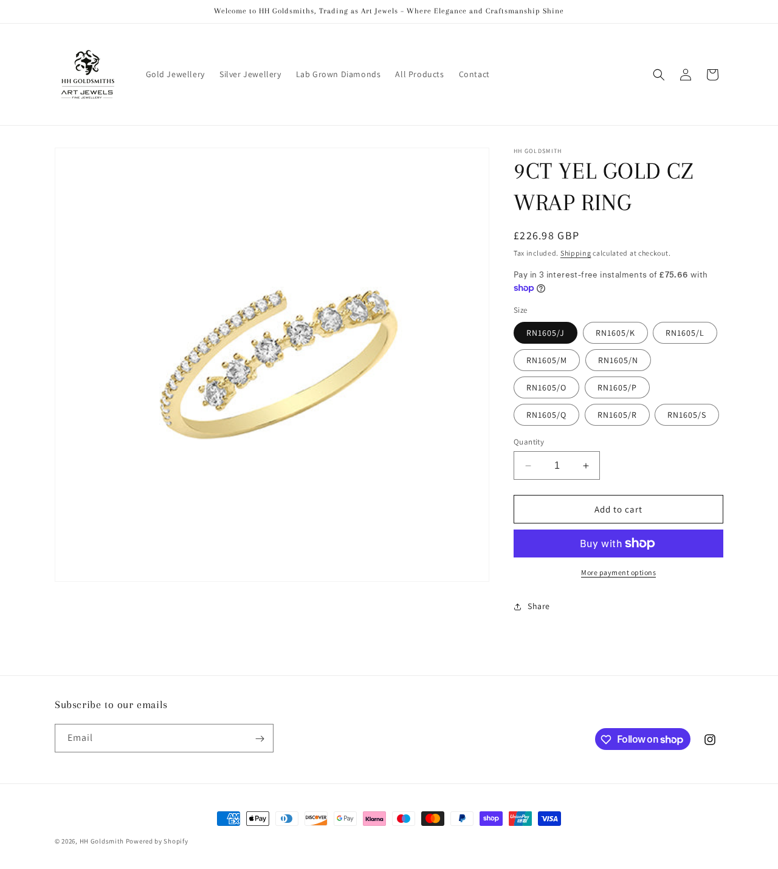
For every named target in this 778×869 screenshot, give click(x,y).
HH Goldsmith (102, 841)
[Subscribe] (259, 738)
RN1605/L (685, 332)
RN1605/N (618, 360)
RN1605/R (617, 414)
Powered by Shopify (157, 841)
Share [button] (539, 606)
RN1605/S (686, 414)
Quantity (529, 442)
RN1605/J (545, 332)
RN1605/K (615, 332)
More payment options (618, 572)
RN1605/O (546, 387)
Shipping (575, 252)
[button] (658, 74)
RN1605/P (617, 387)
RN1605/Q (546, 414)
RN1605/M (546, 360)
